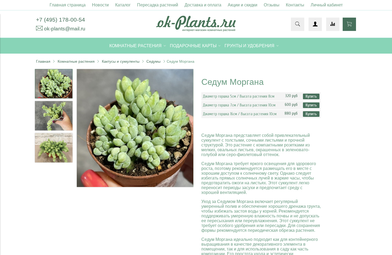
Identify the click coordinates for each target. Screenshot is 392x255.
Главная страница (68, 5)
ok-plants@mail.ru (64, 28)
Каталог (123, 5)
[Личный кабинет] (315, 24)
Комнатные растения (76, 61)
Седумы (153, 61)
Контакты (295, 5)
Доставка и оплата (203, 5)
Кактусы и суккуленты (120, 61)
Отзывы (271, 5)
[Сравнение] (332, 24)
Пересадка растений (157, 5)
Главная (43, 61)
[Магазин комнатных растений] (196, 30)
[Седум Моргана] (135, 128)
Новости (100, 5)
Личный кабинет (327, 5)
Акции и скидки (242, 5)
